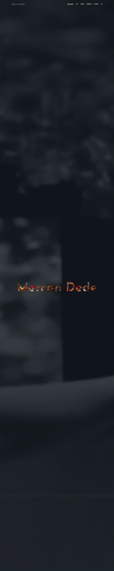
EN (101, 4)
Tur (77, 4)
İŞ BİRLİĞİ (89, 4)
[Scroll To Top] (111, 569)
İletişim (96, 4)
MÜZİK (82, 4)
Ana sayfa (70, 4)
